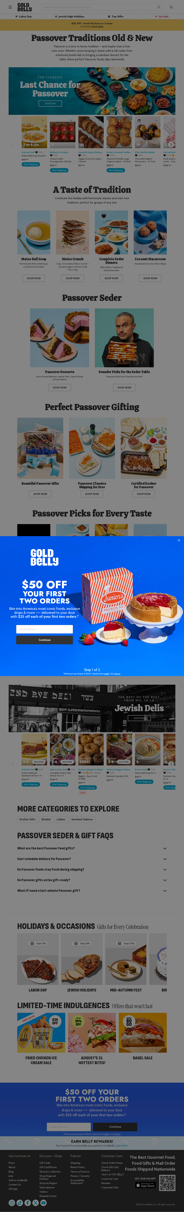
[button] (92, 606)
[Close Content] (179, 540)
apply (106, 673)
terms (117, 673)
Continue (44, 640)
